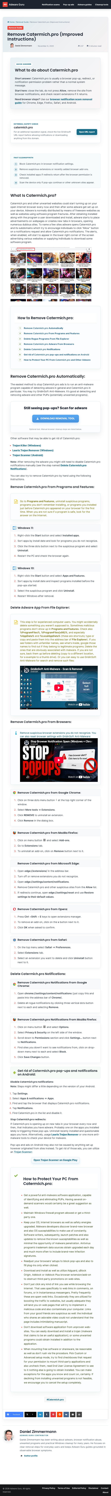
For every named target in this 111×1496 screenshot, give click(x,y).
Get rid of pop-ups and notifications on (56, 354)
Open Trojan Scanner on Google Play (55, 1160)
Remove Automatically (43, 328)
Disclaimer (93, 1488)
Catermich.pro (56, 1399)
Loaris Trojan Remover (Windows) (33, 450)
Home (12, 22)
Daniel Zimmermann (23, 46)
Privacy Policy (48, 1488)
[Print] (79, 1414)
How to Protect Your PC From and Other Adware (57, 359)
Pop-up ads (68, 4)
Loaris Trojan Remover (65, 1134)
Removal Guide (22, 22)
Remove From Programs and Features (51, 333)
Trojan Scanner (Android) (27, 455)
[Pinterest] (53, 1414)
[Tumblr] (46, 1414)
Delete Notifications (42, 349)
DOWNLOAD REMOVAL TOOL (57, 418)
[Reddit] (59, 1414)
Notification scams (51, 4)
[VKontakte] (66, 1414)
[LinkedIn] (40, 1414)
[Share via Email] (72, 1414)
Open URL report (87, 132)
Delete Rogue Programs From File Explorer (46, 338)
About (105, 1492)
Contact (104, 1488)
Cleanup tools (101, 4)
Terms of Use (64, 1488)
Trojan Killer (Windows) (26, 445)
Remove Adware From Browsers (49, 344)
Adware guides (85, 4)
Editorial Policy (79, 1488)
